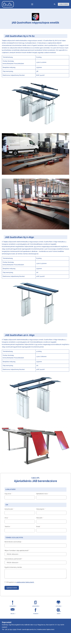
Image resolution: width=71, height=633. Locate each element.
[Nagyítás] (67, 83)
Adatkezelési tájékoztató (45, 629)
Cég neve (8, 494)
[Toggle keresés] (54, 4)
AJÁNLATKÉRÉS (63, 4)
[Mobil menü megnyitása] (32, 4)
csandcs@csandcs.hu (29, 629)
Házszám (39, 518)
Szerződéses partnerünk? (13, 559)
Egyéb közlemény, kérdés (13, 567)
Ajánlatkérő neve (42, 494)
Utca (6, 518)
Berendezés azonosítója (13, 542)
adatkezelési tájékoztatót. (25, 582)
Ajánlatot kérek (11, 588)
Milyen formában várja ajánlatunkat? (17, 550)
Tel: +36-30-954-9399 (9, 629)
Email (38, 526)
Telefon (7, 526)
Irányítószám (9, 509)
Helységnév (40, 509)
